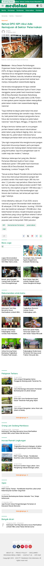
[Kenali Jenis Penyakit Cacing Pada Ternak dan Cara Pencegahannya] (11, 272)
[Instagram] (26, 547)
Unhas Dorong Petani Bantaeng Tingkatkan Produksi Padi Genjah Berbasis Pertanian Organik (9, 353)
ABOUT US (9, 553)
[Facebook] (14, 547)
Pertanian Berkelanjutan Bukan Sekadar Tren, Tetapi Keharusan (20, 497)
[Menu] (3, 5)
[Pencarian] (41, 5)
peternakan (31, 225)
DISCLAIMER (33, 553)
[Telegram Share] (36, 236)
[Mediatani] (16, 5)
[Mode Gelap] (37, 5)
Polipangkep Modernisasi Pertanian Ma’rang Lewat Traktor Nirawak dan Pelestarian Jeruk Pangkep (32, 353)
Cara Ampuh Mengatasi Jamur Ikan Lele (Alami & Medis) (28, 409)
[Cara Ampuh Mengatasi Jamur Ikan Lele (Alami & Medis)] (7, 410)
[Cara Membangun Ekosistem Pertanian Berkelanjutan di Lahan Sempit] (7, 390)
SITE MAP (37, 555)
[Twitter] (18, 547)
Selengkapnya (21, 418)
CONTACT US (27, 555)
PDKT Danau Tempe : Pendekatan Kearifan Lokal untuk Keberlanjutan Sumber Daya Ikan (26, 457)
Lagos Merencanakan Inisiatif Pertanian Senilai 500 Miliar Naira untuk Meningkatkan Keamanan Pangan (11, 260)
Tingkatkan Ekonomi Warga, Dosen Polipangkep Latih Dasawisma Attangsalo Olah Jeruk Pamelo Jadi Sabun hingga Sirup (31, 310)
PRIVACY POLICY (21, 553)
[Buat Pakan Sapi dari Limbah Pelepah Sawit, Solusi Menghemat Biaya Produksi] (32, 272)
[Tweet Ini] (28, 236)
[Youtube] (30, 547)
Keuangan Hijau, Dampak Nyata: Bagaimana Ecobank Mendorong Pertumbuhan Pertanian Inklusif (32, 260)
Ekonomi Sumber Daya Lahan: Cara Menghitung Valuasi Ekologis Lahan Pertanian (26, 467)
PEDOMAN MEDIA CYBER (12, 555)
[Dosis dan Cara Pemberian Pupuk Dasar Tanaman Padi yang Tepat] (7, 400)
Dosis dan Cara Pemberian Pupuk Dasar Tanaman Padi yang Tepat (26, 399)
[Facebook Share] (23, 236)
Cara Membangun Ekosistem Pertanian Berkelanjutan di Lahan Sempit (28, 390)
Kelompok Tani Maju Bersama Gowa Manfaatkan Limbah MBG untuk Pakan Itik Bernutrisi (11, 310)
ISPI (4, 225)
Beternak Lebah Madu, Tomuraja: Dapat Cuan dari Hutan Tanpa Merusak (32, 332)
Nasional (5, 20)
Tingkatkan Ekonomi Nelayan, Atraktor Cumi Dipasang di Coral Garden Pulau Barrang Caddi (28, 447)
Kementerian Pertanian (16, 225)
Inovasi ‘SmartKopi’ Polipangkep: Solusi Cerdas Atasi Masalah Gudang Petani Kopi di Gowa (9, 332)
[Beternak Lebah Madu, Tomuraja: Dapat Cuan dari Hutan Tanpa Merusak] (32, 322)
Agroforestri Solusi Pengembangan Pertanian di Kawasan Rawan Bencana (19, 505)
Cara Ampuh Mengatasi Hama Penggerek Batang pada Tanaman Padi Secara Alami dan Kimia (28, 380)
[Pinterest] (22, 547)
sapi (4, 229)
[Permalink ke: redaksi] (3, 31)
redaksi (8, 31)
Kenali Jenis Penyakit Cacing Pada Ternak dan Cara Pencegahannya (10, 281)
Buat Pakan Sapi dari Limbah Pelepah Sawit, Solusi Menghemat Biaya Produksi (32, 281)
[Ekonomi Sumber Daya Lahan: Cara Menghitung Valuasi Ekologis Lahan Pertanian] (7, 467)
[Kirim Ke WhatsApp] (40, 236)
